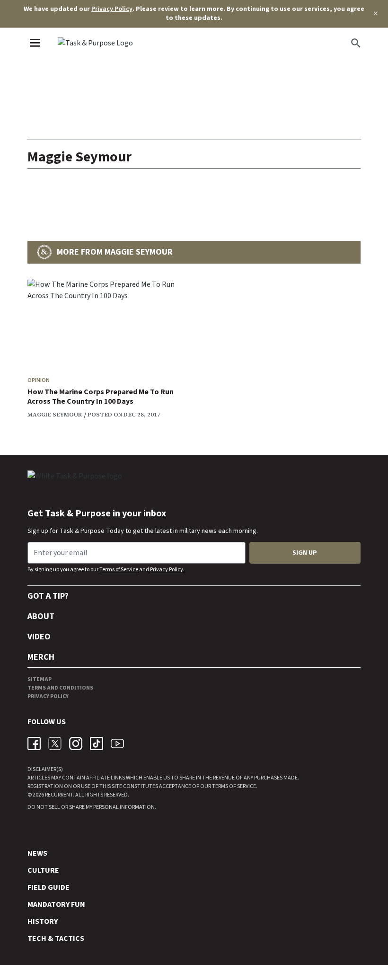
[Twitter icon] (55, 743)
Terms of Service (118, 570)
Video (39, 637)
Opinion (38, 380)
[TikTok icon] (96, 743)
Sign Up (304, 553)
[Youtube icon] (117, 743)
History (42, 921)
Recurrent (58, 795)
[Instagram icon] (75, 743)
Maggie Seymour (54, 414)
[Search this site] (356, 43)
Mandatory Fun (56, 904)
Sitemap (39, 679)
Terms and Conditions (60, 688)
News (37, 853)
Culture (43, 870)
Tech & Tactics (55, 938)
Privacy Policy (111, 9)
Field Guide (48, 887)
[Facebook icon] (34, 743)
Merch (40, 657)
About (40, 616)
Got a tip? (48, 596)
